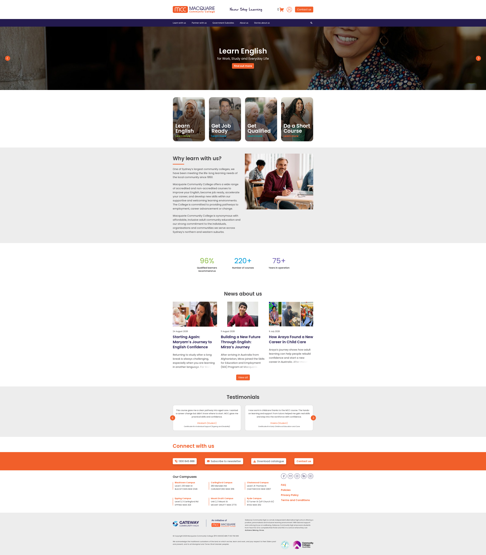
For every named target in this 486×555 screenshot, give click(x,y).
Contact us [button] (304, 9)
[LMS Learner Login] (289, 9)
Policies (286, 490)
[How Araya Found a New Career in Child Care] (291, 314)
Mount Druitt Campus (222, 498)
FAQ (283, 485)
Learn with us (179, 22)
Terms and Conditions (295, 500)
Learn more (182, 136)
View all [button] (243, 377)
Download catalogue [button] (270, 461)
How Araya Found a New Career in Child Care (291, 339)
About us (244, 22)
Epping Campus (183, 498)
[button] (311, 23)
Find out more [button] (243, 66)
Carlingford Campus (221, 482)
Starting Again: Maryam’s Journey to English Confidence (192, 342)
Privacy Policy (290, 495)
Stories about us (262, 22)
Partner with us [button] (199, 22)
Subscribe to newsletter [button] (226, 461)
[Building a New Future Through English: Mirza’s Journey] (243, 314)
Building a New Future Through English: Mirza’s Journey (240, 342)
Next (478, 58)
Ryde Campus (254, 498)
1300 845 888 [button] (187, 461)
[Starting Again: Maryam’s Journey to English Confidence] (195, 314)
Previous (7, 58)
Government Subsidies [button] (223, 22)
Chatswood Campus (258, 482)
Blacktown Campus (185, 482)
